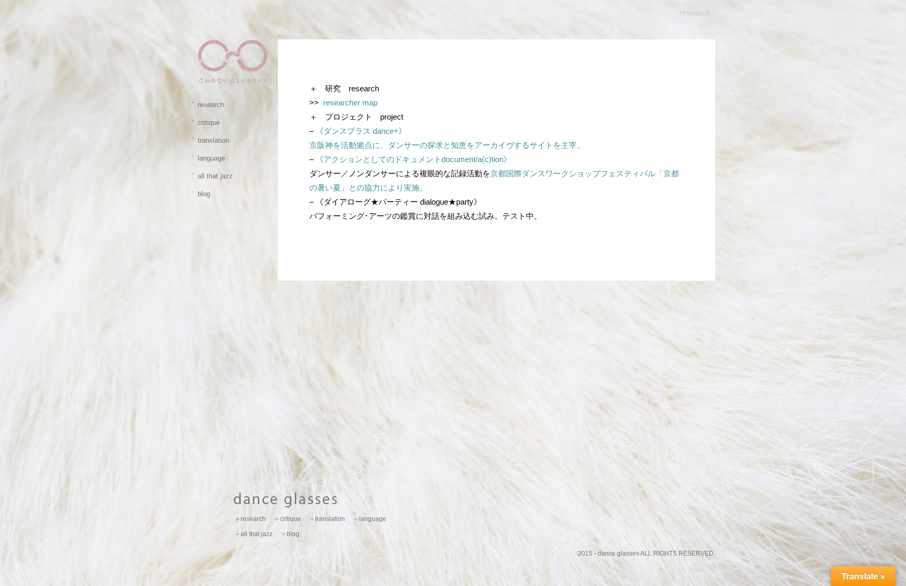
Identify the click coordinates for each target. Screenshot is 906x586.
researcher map (350, 102)
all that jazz (213, 176)
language (209, 158)
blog (201, 193)
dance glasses (618, 553)
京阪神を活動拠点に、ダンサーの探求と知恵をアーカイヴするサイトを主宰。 (447, 145)
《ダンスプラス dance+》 (361, 130)
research (208, 104)
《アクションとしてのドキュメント (409, 159)
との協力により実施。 (388, 187)
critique (206, 122)
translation (211, 140)
